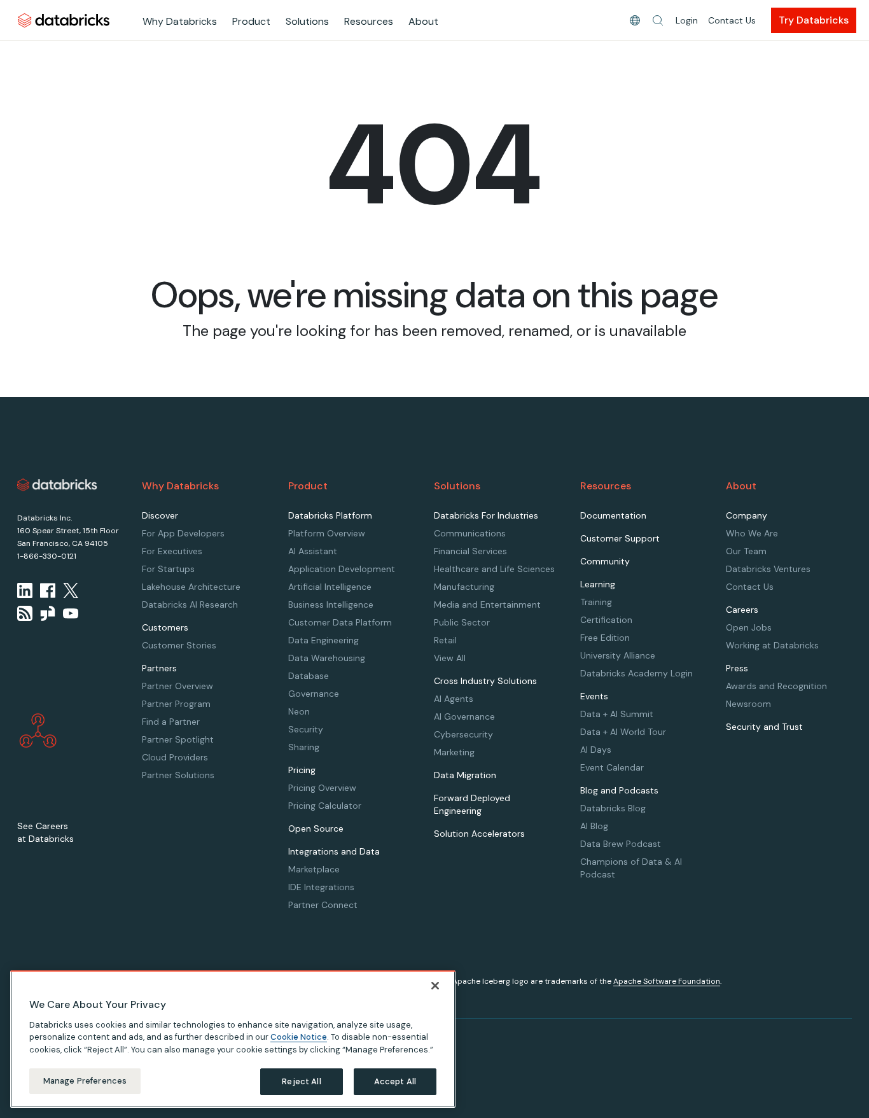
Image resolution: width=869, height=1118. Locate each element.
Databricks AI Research (190, 604)
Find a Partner (171, 721)
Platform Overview (326, 533)
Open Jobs (749, 627)
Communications (470, 533)
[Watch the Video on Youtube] (70, 613)
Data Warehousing (326, 658)
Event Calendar (612, 767)
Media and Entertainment (487, 604)
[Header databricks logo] (64, 20)
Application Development (341, 569)
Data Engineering (323, 640)
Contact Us (732, 20)
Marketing (454, 752)
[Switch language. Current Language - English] (635, 20)
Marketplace (314, 869)
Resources (368, 21)
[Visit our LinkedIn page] (24, 590)
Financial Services (470, 551)
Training (596, 602)
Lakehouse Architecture (191, 586)
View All (450, 658)
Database (308, 675)
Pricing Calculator (324, 805)
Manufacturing (464, 586)
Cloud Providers (175, 757)
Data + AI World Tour (623, 731)
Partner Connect (323, 905)
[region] (232, 1039)
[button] (657, 20)
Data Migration (465, 775)
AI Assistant (312, 551)
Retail (445, 640)
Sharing (303, 747)
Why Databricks (180, 21)
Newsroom (748, 703)
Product (251, 21)
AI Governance (464, 716)
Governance (313, 693)
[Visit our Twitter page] (70, 590)
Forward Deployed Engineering (472, 804)
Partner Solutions (178, 775)
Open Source (316, 828)
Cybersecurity (463, 734)
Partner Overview (177, 686)
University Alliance (617, 655)
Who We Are (752, 533)
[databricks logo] (57, 485)
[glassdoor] (47, 613)
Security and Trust (764, 726)
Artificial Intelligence (330, 586)
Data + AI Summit (616, 714)
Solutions (307, 21)
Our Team (746, 551)
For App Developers (183, 533)
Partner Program (176, 703)
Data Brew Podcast (620, 843)
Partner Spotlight (178, 739)
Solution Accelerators (479, 833)
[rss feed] (24, 613)
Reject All (301, 1081)
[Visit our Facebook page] (47, 590)
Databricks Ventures (768, 569)
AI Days (595, 749)
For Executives (172, 551)
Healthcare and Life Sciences (494, 569)
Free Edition (605, 637)
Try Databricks (814, 20)
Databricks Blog (613, 808)
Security (305, 729)
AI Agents (453, 698)
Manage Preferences (85, 1080)
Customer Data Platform (340, 622)
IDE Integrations (321, 887)
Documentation (613, 515)
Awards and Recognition (776, 686)
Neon (299, 711)
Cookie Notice (298, 1036)
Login (687, 20)
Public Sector (462, 622)
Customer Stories (179, 645)
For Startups (168, 569)
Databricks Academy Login (636, 673)
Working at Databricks (772, 645)
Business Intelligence (330, 604)
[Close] (435, 986)
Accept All (395, 1081)
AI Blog (594, 826)
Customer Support (620, 538)
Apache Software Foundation (666, 981)
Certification (606, 619)
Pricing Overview (322, 787)
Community (605, 561)
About (423, 21)
